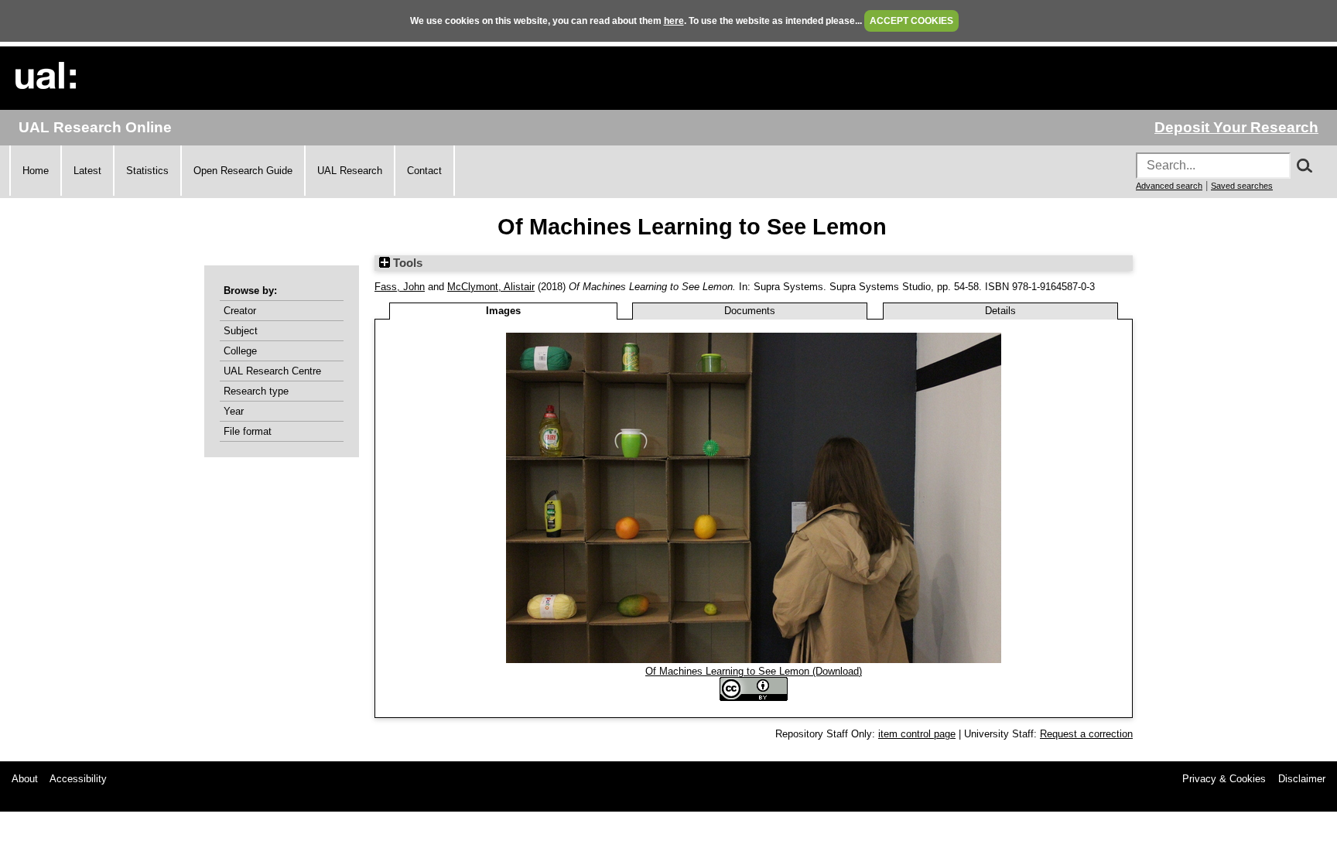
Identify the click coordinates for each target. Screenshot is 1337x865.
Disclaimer (1301, 779)
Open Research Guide (242, 170)
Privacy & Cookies (1224, 779)
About (25, 779)
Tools (406, 263)
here (674, 20)
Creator (240, 310)
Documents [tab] (749, 310)
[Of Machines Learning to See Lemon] (753, 659)
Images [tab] (503, 310)
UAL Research (349, 170)
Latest (87, 170)
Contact (424, 170)
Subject (241, 331)
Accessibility (78, 779)
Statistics (147, 170)
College (240, 351)
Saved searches (1242, 185)
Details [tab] (1000, 310)
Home (35, 170)
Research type (256, 391)
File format (248, 431)
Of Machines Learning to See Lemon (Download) (753, 671)
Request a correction (1086, 734)
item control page (917, 734)
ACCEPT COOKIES (911, 20)
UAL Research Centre (272, 371)
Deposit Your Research (1236, 127)
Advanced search (1169, 185)
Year (234, 411)
